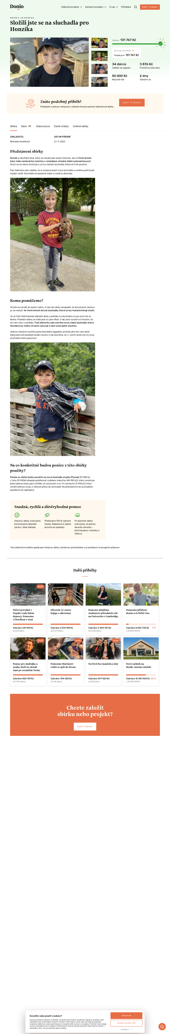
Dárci (26, 126)
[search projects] (135, 7)
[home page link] (17, 7)
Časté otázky (61, 126)
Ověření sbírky (80, 126)
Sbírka (13, 126)
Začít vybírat (150, 7)
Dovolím (126, 1016)
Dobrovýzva (43, 126)
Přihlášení (126, 7)
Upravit (125, 1030)
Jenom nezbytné (126, 1023)
